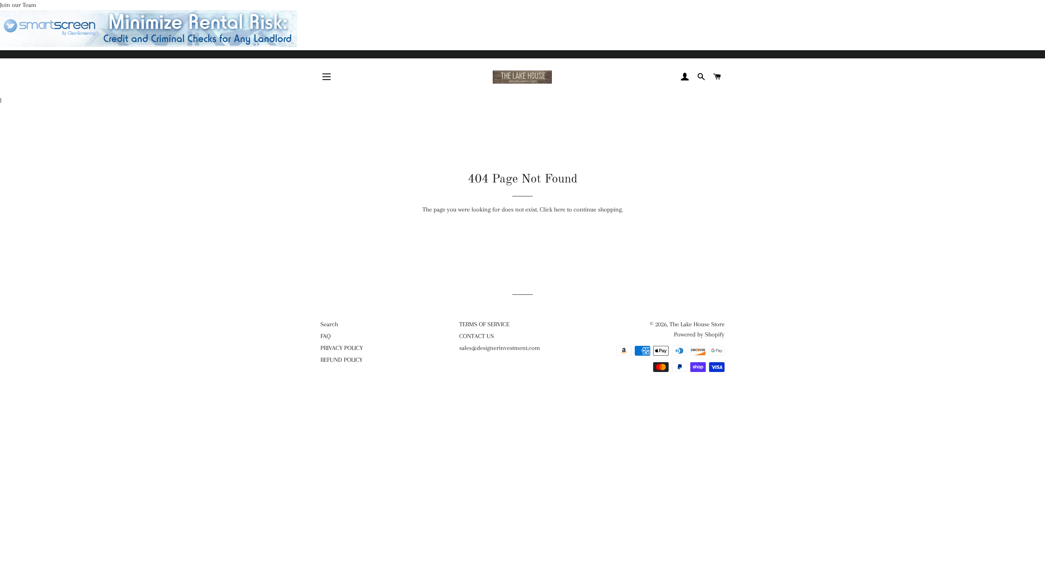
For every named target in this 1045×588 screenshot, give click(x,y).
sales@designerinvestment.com (499, 348)
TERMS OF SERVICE (484, 324)
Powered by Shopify (699, 334)
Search (329, 324)
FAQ (325, 336)
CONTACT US (476, 336)
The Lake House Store (697, 324)
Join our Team (18, 5)
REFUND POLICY (341, 359)
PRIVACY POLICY (341, 348)
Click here (552, 209)
